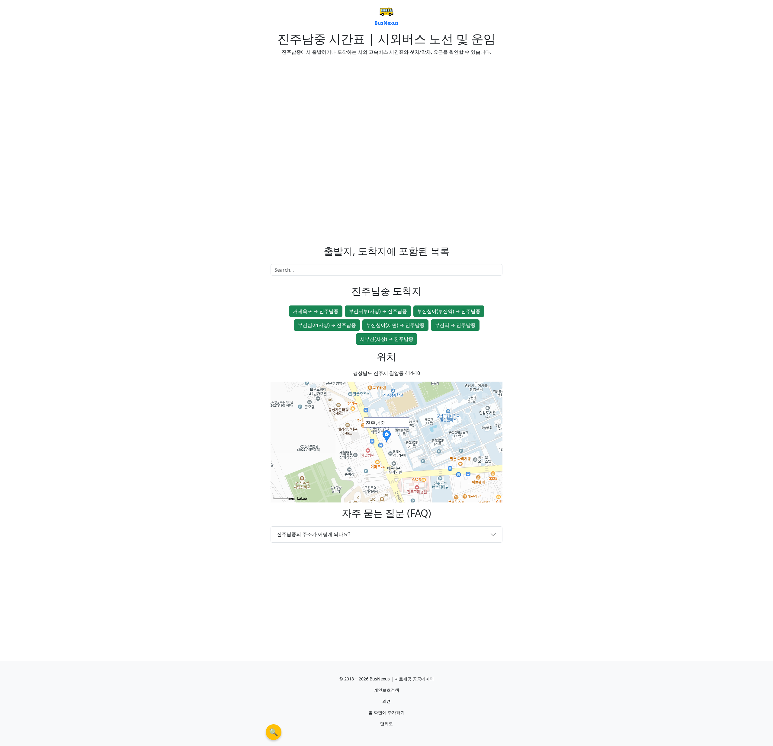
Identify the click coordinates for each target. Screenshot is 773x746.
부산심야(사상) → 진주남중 (327, 325)
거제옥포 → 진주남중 (315, 311)
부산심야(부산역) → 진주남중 (448, 311)
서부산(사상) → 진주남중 (386, 339)
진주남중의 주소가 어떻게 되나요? (313, 534)
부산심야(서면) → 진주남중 (395, 325)
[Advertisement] (326, 102)
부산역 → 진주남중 (455, 325)
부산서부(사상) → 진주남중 (378, 311)
